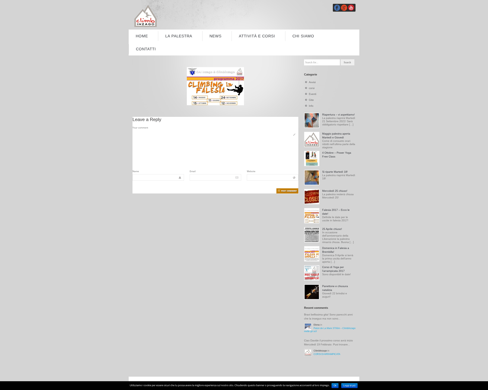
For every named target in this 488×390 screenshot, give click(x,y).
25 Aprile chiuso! (332, 228)
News (215, 36)
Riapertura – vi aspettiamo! (338, 114)
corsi (312, 88)
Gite (311, 99)
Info (311, 105)
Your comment (140, 127)
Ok (335, 385)
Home (142, 36)
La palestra (178, 36)
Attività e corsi (257, 36)
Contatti (146, 49)
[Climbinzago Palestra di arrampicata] (145, 15)
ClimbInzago (320, 350)
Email (193, 171)
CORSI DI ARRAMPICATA (327, 354)
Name (135, 171)
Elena (317, 324)
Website (251, 171)
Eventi (312, 93)
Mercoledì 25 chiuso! (334, 190)
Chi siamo (303, 36)
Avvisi (312, 82)
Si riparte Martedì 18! (335, 171)
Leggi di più (349, 385)
